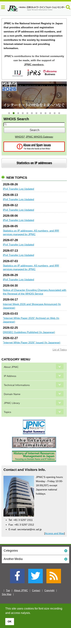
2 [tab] (13, 113)
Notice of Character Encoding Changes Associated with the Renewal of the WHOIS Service (34, 292)
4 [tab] (22, 113)
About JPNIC (11, 367)
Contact (36, 590)
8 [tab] (41, 113)
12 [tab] (59, 113)
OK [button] (9, 621)
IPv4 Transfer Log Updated (18, 188)
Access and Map (54, 533)
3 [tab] (18, 113)
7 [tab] (36, 113)
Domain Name (12, 394)
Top (8, 590)
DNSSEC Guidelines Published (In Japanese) (29, 332)
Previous (9, 95)
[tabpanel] (34, 95)
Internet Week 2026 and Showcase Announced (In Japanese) (32, 306)
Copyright (49, 590)
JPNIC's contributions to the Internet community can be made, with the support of (34, 60)
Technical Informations (17, 385)
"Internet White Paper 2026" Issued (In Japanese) (31, 342)
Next (59, 95)
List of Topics (60, 349)
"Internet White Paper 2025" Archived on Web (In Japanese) (31, 320)
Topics (7, 412)
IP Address (10, 376)
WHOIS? (20, 136)
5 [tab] (27, 113)
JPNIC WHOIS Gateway (39, 136)
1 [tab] (9, 113)
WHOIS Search (16, 119)
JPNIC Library (12, 403)
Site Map (6, 594)
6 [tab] (31, 113)
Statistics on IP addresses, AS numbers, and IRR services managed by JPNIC (31, 232)
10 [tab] (50, 113)
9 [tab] (45, 113)
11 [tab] (54, 113)
